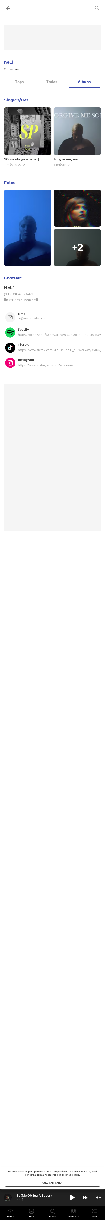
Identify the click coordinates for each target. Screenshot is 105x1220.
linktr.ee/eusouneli (21, 300)
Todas (51, 81)
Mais (94, 1216)
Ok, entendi (52, 1183)
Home (10, 1216)
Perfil (32, 1216)
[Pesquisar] (97, 7)
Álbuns (84, 81)
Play (72, 1197)
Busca (52, 1216)
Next (85, 1197)
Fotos (9, 182)
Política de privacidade (65, 1174)
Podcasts (73, 1216)
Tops (19, 81)
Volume (98, 1197)
